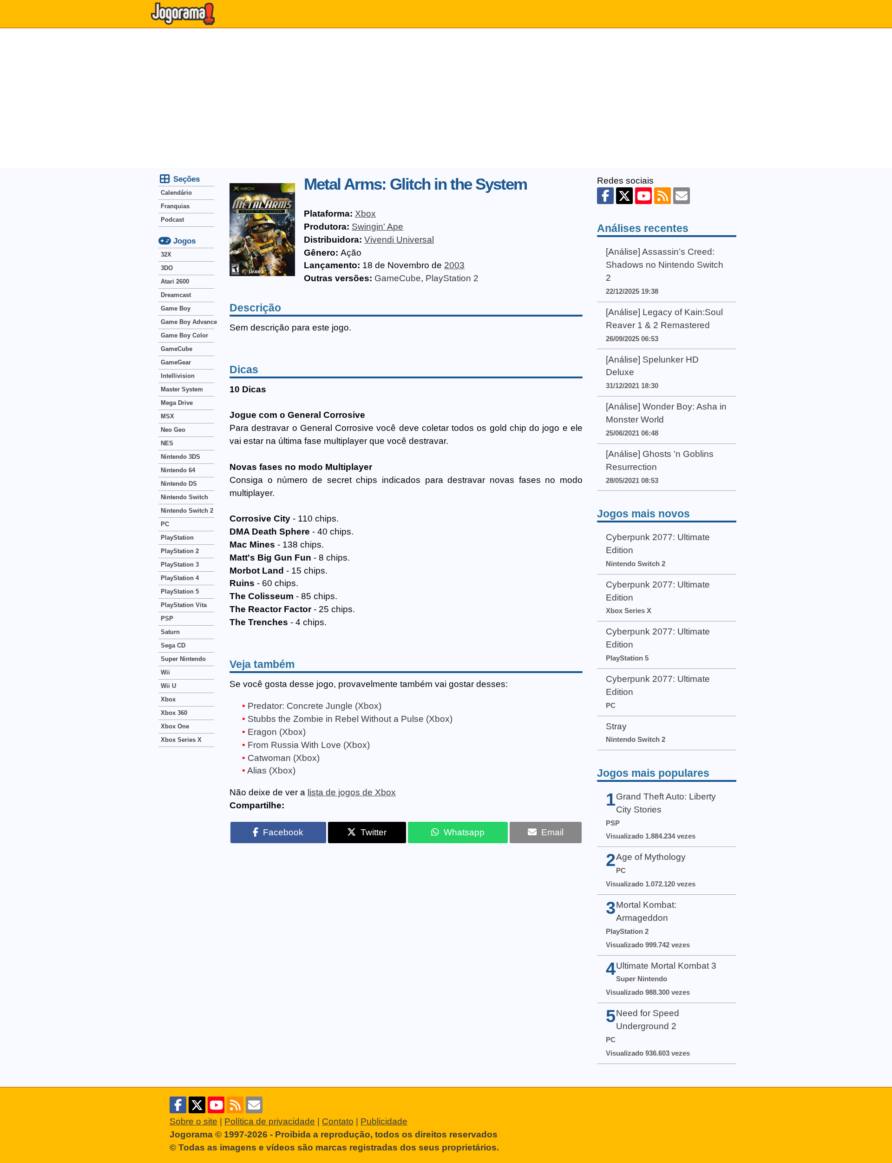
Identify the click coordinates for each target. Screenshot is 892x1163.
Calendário (176, 192)
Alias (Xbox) (271, 770)
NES (167, 443)
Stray (616, 726)
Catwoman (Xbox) (284, 758)
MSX (167, 416)
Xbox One (175, 726)
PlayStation (177, 537)
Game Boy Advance (187, 321)
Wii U (168, 685)
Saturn (170, 631)
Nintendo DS (179, 483)
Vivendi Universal (399, 239)
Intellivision (178, 375)
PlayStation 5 (180, 591)
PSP (167, 618)
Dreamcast (176, 294)
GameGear (176, 362)
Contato (338, 1121)
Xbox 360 (174, 712)
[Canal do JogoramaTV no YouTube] (643, 195)
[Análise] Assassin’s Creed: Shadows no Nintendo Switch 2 (664, 265)
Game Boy (175, 308)
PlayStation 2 (452, 278)
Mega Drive (177, 402)
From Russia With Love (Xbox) (309, 745)
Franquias (175, 206)
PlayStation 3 (180, 564)
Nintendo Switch (184, 497)
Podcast (172, 219)
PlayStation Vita (184, 604)
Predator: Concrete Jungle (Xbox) (314, 706)
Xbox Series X (181, 739)
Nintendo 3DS (180, 456)
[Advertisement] (446, 98)
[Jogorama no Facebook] (605, 195)
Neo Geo (173, 429)
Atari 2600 (175, 281)
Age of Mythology (651, 857)
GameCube (397, 278)
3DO (167, 267)
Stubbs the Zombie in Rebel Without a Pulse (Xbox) (350, 719)
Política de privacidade (269, 1121)
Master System (182, 389)
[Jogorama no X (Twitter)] (624, 195)
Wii (165, 672)
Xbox (365, 213)
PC (165, 524)
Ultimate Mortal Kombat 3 (666, 966)
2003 (454, 265)
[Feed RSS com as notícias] (662, 195)
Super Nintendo (183, 658)
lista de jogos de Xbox (352, 792)
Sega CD (173, 645)
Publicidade (384, 1121)
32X (166, 254)
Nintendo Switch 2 (187, 510)
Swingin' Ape (377, 226)
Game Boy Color (184, 335)
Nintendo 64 (178, 470)
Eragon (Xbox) (277, 732)
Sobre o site (193, 1121)
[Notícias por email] (681, 195)
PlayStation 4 (180, 578)
